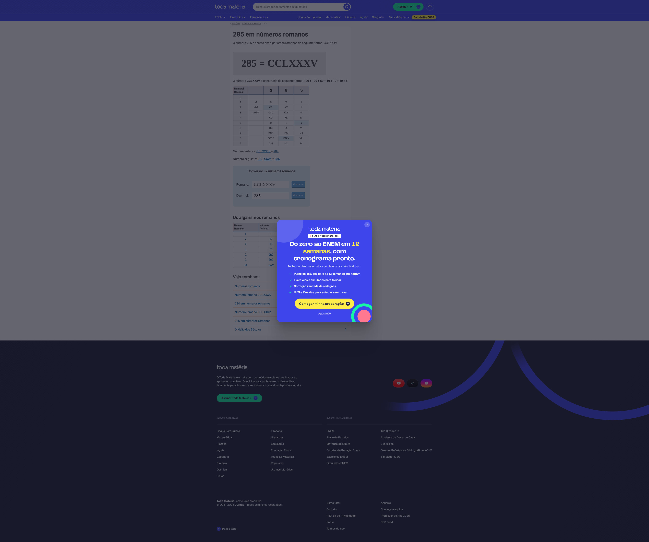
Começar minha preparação (321, 304)
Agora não (324, 313)
